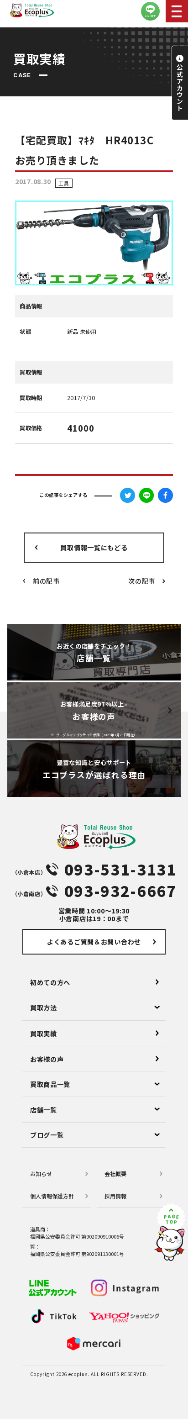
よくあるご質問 (94, 941)
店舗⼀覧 (43, 1109)
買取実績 (43, 1033)
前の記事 (46, 581)
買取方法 (43, 1007)
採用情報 (115, 1196)
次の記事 (141, 581)
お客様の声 (47, 1059)
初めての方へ (50, 982)
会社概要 (115, 1173)
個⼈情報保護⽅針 (52, 1196)
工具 (63, 183)
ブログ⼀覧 (47, 1134)
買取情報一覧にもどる (93, 547)
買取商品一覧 (50, 1084)
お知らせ (41, 1173)
